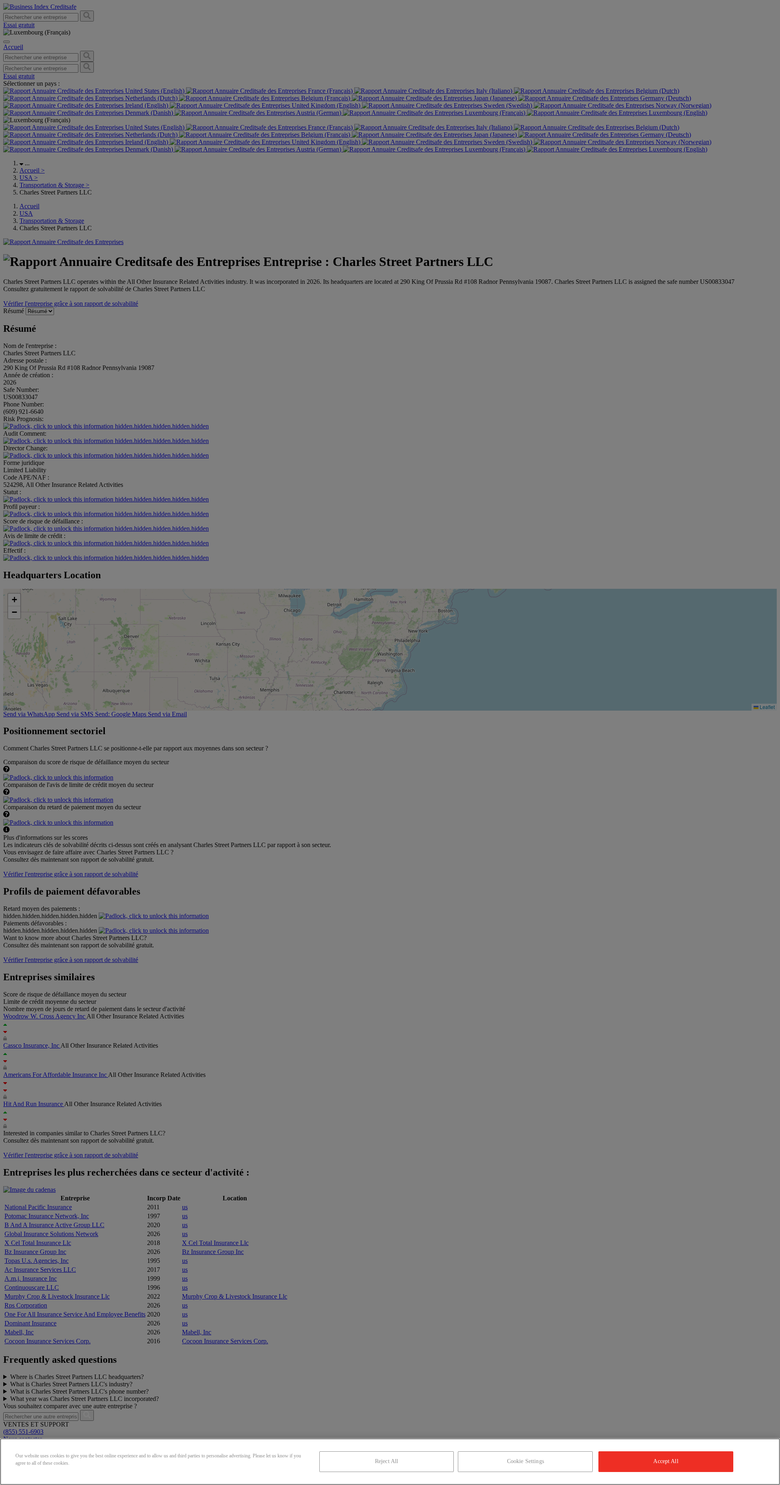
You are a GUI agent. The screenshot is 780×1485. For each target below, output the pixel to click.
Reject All (386, 1461)
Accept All (665, 1461)
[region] (390, 1461)
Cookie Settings (525, 1461)
